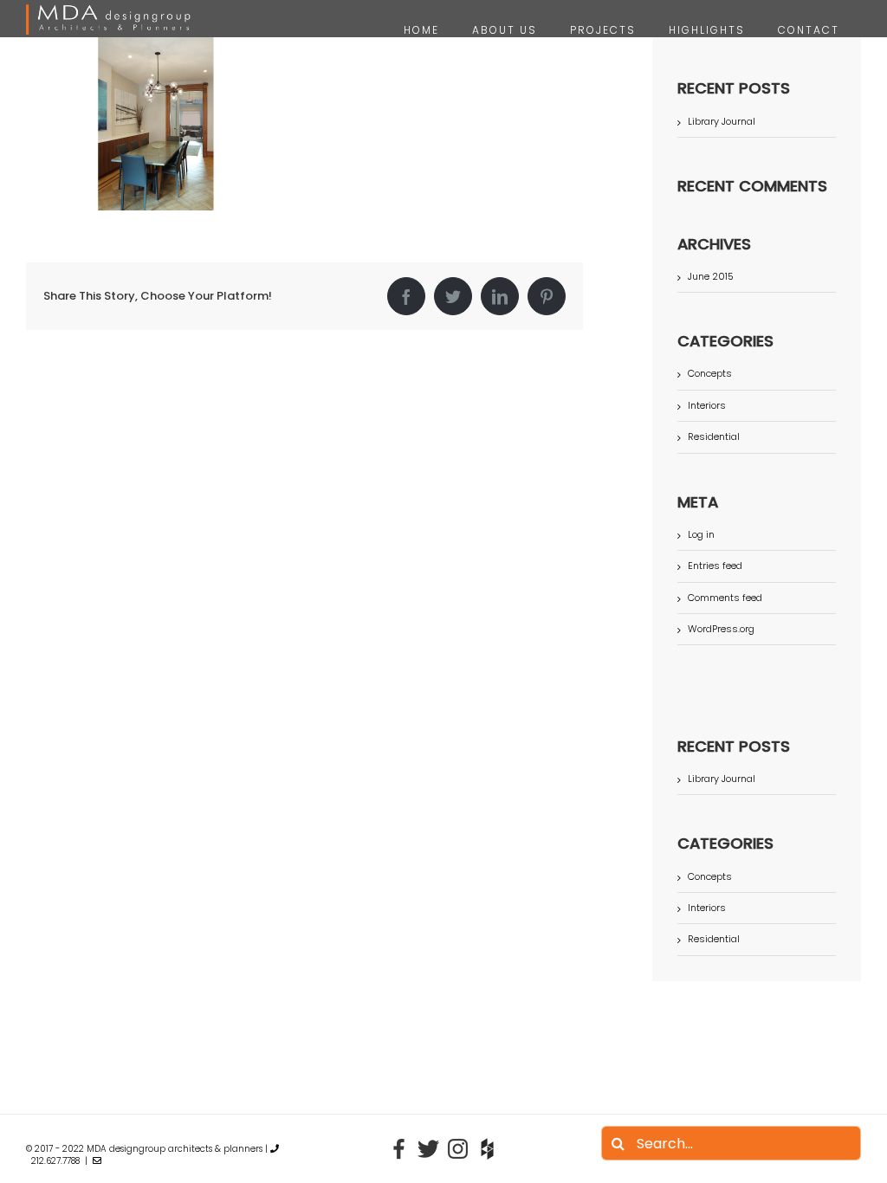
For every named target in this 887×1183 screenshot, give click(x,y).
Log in (701, 534)
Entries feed (715, 565)
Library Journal (721, 121)
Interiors (707, 405)
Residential (714, 436)
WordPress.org (721, 629)
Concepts (710, 373)
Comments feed (725, 597)
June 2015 (711, 276)
